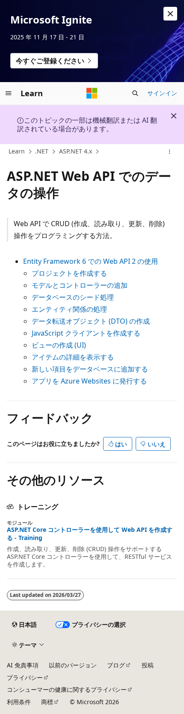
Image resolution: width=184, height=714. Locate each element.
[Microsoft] (92, 93)
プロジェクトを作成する (69, 273)
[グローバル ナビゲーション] (8, 93)
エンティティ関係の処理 (69, 309)
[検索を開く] (135, 93)
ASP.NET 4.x (75, 151)
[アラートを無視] (170, 14)
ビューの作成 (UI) (59, 345)
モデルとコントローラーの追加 (80, 285)
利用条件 (19, 702)
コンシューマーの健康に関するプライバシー (67, 689)
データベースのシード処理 (73, 297)
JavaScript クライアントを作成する (86, 333)
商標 (47, 702)
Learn (17, 151)
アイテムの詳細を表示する (73, 357)
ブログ (116, 665)
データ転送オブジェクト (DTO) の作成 (91, 321)
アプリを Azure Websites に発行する (89, 381)
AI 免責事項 (23, 665)
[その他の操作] (169, 152)
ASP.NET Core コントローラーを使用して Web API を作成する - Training (89, 533)
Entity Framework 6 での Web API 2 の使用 (90, 261)
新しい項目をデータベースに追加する (90, 369)
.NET (41, 151)
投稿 (148, 665)
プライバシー (25, 677)
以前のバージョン (73, 665)
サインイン (162, 93)
